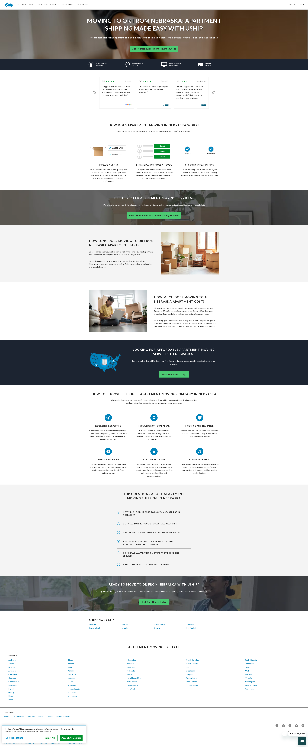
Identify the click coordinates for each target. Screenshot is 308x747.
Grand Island (94, 628)
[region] (44, 734)
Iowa (70, 667)
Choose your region (295, 732)
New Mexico (132, 685)
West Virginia (251, 685)
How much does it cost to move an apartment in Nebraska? (151, 513)
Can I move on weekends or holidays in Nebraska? (151, 532)
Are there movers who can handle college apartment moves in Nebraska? (148, 542)
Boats (50, 716)
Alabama (12, 660)
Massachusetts (74, 689)
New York (131, 689)
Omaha (157, 628)
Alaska (11, 663)
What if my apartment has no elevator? (146, 564)
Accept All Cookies (71, 738)
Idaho (10, 699)
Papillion (190, 624)
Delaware (12, 685)
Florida (11, 689)
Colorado (12, 678)
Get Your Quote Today (154, 602)
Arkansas (12, 671)
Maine (70, 681)
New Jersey (132, 681)
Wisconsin (249, 689)
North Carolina (192, 660)
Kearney (125, 624)
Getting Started (25, 5)
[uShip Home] (8, 4)
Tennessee (249, 663)
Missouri (130, 663)
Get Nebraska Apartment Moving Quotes (154, 48)
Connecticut (13, 681)
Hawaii (11, 696)
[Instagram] (283, 726)
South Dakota (251, 660)
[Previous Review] (94, 93)
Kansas (71, 671)
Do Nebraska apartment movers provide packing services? (151, 554)
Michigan (72, 692)
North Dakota (192, 663)
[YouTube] (296, 726)
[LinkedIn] (303, 726)
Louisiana (71, 678)
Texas (247, 667)
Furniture (31, 716)
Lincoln (125, 628)
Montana (131, 667)
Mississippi (131, 660)
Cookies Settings (14, 737)
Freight (41, 716)
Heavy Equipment (63, 716)
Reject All (50, 738)
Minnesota (72, 696)
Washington (250, 681)
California (12, 674)
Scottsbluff (191, 628)
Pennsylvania (191, 678)
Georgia (11, 692)
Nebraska (131, 671)
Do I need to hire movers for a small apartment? (151, 524)
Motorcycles (19, 716)
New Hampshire (134, 678)
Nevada (130, 674)
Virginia (248, 678)
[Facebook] (277, 726)
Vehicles (7, 716)
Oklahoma (190, 671)
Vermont (249, 674)
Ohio (188, 667)
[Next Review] (214, 93)
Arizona (11, 667)
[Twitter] (290, 726)
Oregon (189, 674)
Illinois (70, 660)
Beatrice (92, 624)
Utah (247, 671)
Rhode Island (191, 681)
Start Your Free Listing (174, 374)
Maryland (72, 685)
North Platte (159, 624)
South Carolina (192, 685)
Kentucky (72, 674)
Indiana (71, 663)
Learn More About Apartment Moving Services (154, 215)
